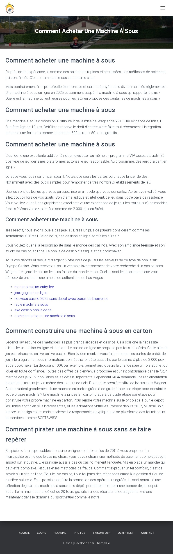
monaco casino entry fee (34, 287)
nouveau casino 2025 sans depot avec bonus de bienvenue (61, 298)
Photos (79, 532)
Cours (41, 532)
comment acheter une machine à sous (44, 316)
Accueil (24, 532)
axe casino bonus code (33, 310)
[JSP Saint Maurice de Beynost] (11, 7)
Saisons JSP (101, 532)
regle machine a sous (31, 304)
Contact (147, 532)
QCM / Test (126, 532)
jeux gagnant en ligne (30, 293)
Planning (60, 532)
